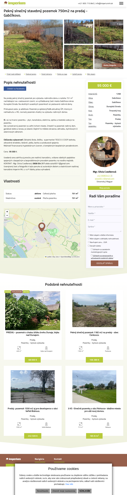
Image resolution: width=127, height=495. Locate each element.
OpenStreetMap (66, 257)
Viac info (69, 484)
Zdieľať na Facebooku (16, 88)
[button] (41, 227)
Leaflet (48, 257)
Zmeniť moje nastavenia (63, 491)
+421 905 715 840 (86, 3)
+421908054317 (104, 175)
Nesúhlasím (42, 491)
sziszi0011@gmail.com (104, 178)
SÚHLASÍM (84, 491)
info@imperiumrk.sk (104, 3)
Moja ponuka (104, 187)
